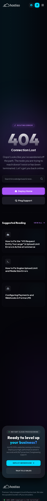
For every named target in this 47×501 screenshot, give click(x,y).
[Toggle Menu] (42, 5)
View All (38, 223)
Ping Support (25, 200)
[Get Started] (37, 5)
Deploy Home (25, 191)
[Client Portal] (31, 5)
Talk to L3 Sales (23, 471)
